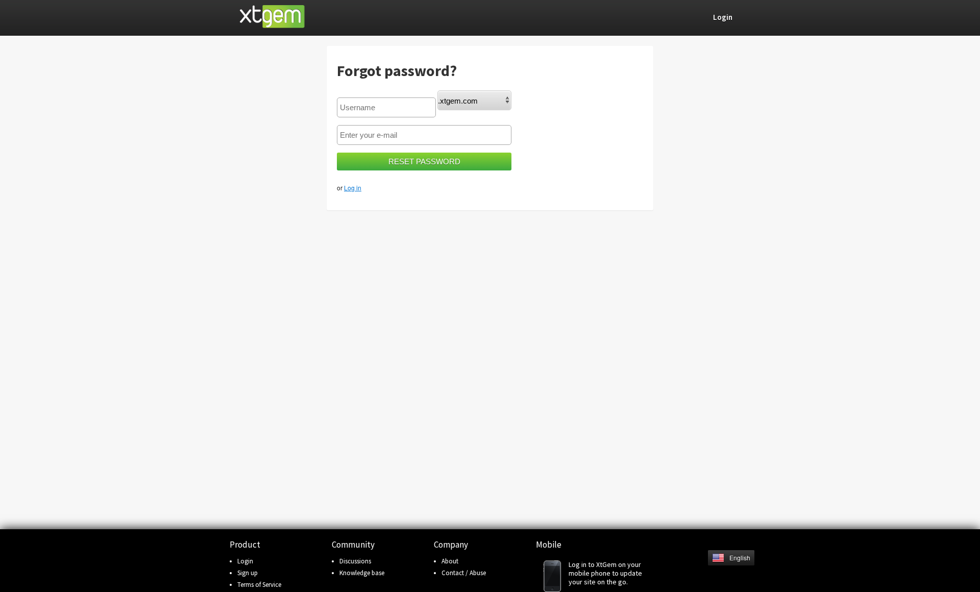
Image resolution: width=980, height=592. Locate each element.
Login (245, 561)
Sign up (247, 573)
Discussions (355, 561)
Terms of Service (259, 584)
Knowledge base (361, 573)
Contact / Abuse (464, 573)
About (450, 561)
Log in (352, 187)
